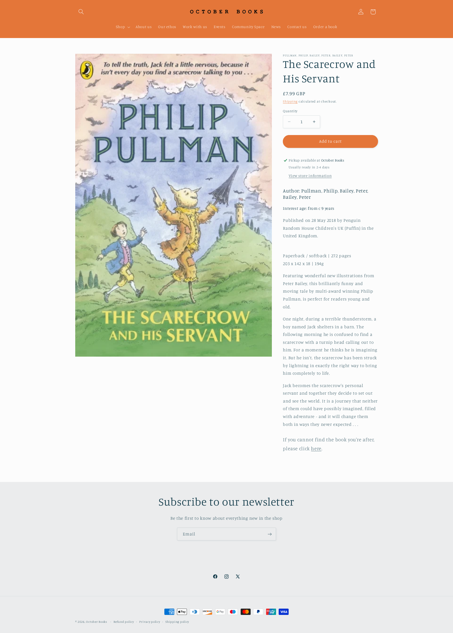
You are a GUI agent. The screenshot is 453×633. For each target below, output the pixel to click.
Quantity (290, 111)
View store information (310, 175)
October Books (96, 622)
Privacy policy (149, 622)
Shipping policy (177, 622)
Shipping (290, 101)
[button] (81, 12)
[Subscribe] (270, 534)
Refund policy (124, 622)
